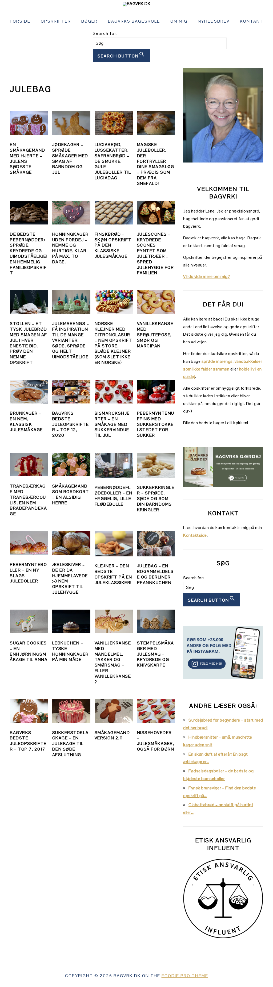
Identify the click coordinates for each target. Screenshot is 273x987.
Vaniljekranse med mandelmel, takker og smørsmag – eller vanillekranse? (113, 662)
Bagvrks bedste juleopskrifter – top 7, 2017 (28, 741)
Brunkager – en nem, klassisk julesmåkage (26, 421)
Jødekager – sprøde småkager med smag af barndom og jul (70, 158)
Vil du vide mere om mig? (206, 276)
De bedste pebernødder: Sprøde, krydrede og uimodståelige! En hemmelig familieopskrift (28, 253)
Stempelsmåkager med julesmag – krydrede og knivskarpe (155, 654)
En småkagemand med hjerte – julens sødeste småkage (27, 158)
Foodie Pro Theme (185, 975)
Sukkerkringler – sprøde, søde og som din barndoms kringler (156, 498)
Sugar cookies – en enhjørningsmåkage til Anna (28, 651)
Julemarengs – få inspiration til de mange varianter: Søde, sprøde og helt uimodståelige (70, 340)
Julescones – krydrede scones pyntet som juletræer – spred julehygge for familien (155, 253)
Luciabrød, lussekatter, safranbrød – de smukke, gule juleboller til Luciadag (113, 161)
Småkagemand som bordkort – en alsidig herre (70, 494)
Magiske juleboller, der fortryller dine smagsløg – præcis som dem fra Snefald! (155, 164)
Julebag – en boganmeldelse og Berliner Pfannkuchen (155, 574)
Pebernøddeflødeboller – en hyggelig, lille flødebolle (114, 496)
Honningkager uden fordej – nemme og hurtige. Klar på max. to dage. (70, 248)
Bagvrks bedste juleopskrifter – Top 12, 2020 (70, 424)
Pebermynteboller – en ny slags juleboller (28, 573)
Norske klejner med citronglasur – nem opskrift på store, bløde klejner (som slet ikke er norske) (113, 343)
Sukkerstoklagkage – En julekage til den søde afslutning (70, 743)
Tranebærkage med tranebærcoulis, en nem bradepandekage (28, 500)
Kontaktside (195, 535)
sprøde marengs (217, 361)
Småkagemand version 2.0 (112, 735)
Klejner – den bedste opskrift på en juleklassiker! (113, 574)
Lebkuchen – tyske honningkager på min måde (70, 651)
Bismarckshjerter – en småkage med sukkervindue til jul (112, 424)
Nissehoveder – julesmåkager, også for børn (155, 741)
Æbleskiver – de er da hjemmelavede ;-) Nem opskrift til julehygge (70, 578)
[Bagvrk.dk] (137, 3)
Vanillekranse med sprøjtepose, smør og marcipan (155, 334)
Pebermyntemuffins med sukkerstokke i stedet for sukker (155, 424)
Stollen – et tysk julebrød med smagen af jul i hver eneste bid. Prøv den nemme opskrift (28, 343)
